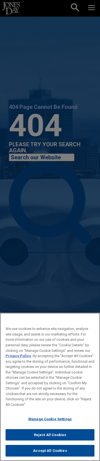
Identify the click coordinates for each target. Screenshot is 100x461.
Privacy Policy (18, 356)
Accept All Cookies (50, 451)
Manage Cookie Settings (50, 419)
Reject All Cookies (50, 435)
